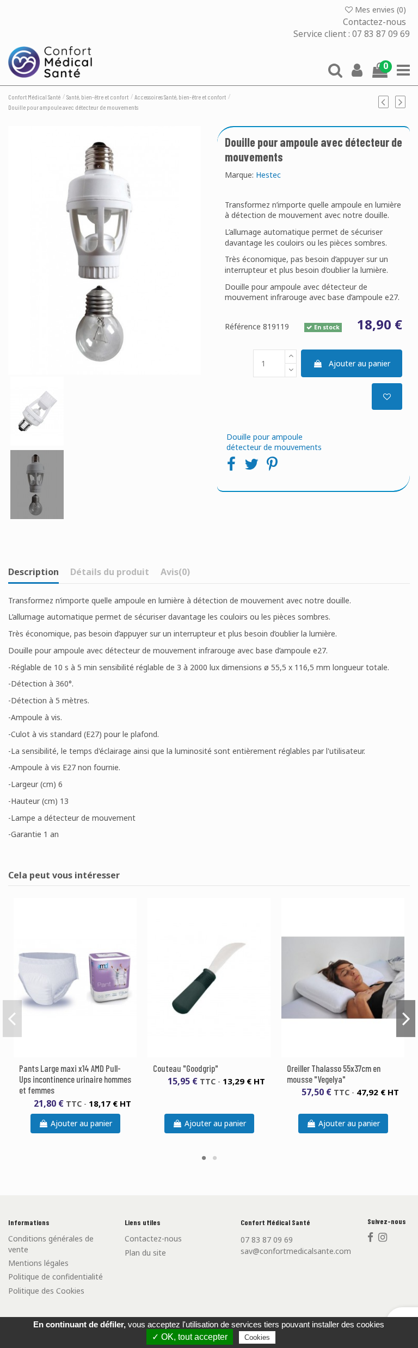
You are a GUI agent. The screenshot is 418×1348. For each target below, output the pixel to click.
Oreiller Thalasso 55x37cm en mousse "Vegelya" (333, 1073)
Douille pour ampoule (264, 437)
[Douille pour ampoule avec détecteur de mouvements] (104, 250)
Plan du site (145, 1252)
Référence (243, 326)
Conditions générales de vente (51, 1244)
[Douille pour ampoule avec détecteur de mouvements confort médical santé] (37, 484)
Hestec (268, 175)
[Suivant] (402, 101)
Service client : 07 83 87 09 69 (351, 34)
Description (33, 572)
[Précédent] (387, 101)
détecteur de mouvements (274, 447)
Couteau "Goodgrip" (185, 1068)
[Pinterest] (272, 463)
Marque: (239, 175)
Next (405, 1018)
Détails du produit (109, 572)
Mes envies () (380, 9)
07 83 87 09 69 (267, 1239)
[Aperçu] (82, 1053)
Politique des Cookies (46, 1290)
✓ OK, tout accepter (190, 1336)
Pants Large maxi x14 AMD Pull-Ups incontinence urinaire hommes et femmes (75, 1079)
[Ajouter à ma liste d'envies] (387, 396)
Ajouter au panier (359, 363)
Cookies (257, 1337)
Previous (12, 1018)
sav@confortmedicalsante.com (296, 1251)
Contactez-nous (375, 21)
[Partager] (231, 463)
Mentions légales (38, 1263)
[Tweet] (251, 463)
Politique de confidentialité (55, 1276)
